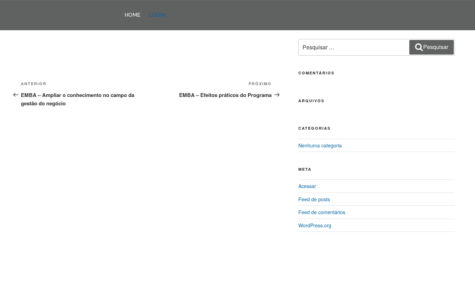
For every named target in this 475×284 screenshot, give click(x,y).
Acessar (307, 185)
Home (132, 15)
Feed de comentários (321, 212)
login (157, 15)
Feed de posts (314, 199)
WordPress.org (314, 225)
